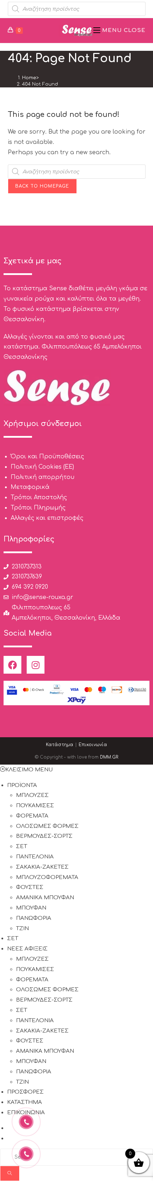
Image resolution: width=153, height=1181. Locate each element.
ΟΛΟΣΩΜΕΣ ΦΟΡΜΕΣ (47, 826)
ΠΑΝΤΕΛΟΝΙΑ (35, 857)
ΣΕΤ (21, 846)
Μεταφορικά (30, 487)
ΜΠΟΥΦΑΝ (31, 908)
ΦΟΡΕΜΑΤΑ (32, 816)
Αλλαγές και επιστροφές (47, 518)
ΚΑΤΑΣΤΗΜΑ (24, 1102)
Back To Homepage (42, 186)
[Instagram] (35, 665)
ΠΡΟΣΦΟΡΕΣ (25, 1092)
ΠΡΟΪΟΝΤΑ (22, 785)
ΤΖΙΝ (22, 929)
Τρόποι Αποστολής (39, 497)
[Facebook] (12, 665)
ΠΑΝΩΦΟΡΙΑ (33, 918)
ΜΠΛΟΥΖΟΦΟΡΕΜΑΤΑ (47, 877)
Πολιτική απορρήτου (42, 477)
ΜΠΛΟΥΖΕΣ (32, 795)
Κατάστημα (59, 744)
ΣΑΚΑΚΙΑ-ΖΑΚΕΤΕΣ (42, 867)
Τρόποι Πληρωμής (38, 508)
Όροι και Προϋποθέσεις (47, 456)
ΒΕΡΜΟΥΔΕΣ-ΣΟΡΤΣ (44, 836)
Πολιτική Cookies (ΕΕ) (42, 467)
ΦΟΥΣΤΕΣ (29, 887)
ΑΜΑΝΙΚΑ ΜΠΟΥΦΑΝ (45, 898)
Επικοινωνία (93, 744)
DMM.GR (109, 757)
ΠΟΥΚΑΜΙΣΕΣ (35, 806)
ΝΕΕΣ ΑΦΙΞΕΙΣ (27, 949)
